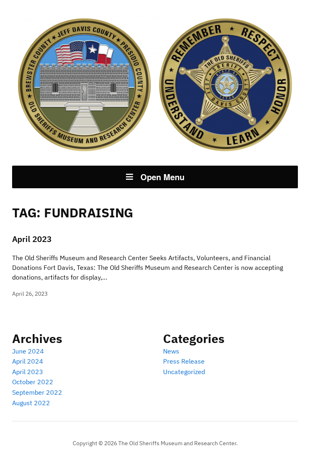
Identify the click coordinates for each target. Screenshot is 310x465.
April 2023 (32, 239)
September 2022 (37, 392)
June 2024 (28, 351)
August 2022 (31, 403)
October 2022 (32, 382)
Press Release (184, 361)
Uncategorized (184, 372)
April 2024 (27, 361)
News (171, 351)
